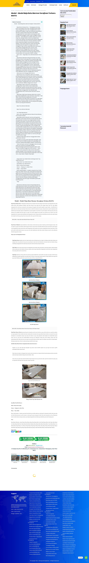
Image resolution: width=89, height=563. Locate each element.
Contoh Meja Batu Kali (67, 519)
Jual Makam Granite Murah (68, 542)
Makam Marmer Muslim (67, 536)
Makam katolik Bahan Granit (68, 548)
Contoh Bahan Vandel (50, 506)
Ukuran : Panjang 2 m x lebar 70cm (24, 167)
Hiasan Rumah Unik (66, 511)
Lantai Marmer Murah (50, 515)
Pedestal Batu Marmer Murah (35, 550)
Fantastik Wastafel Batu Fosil (52, 529)
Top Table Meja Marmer (22, 112)
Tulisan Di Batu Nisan (66, 503)
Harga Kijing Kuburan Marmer (68, 529)
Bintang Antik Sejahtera (44, 560)
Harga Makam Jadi (66, 525)
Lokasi (60, 5)
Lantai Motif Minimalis (50, 522)
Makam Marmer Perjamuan (35, 524)
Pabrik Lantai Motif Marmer (35, 501)
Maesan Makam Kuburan (67, 550)
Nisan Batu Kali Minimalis (67, 523)
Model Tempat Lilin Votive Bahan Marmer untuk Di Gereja (71, 67)
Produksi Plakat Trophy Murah (35, 536)
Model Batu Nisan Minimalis (68, 505)
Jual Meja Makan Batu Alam (52, 527)
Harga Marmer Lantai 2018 (34, 517)
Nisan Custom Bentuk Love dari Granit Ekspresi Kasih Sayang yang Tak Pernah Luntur (71, 37)
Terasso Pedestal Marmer (34, 554)
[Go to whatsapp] (86, 557)
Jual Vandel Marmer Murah (35, 507)
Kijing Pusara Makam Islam (35, 495)
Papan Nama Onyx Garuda (35, 503)
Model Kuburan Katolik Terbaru (52, 549)
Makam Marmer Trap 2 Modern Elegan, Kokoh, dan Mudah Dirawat (71, 80)
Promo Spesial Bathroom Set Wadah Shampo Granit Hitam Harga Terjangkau (71, 31)
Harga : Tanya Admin (22, 168)
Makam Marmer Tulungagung (68, 544)
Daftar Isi (66, 5)
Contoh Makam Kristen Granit (52, 547)
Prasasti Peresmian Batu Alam (35, 493)
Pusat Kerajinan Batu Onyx (34, 548)
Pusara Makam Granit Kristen (35, 497)
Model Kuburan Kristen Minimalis (36, 526)
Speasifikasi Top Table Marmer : (24, 163)
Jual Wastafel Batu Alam (67, 509)
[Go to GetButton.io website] (86, 561)
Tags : (18, 181)
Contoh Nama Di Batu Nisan (68, 497)
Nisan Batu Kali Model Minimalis (52, 531)
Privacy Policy (32, 1)
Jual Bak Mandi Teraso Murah (52, 535)
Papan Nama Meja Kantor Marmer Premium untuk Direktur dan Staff (71, 49)
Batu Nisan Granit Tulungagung (36, 515)
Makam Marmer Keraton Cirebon (53, 517)
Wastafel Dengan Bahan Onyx (52, 537)
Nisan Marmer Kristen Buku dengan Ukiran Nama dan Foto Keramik (71, 25)
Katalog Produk (53, 5)
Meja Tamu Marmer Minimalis (23, 106)
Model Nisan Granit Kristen (68, 493)
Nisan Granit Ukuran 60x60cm (68, 521)
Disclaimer (38, 1)
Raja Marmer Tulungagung (51, 496)
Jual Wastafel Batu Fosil (34, 552)
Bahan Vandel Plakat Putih (34, 534)
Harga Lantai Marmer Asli (34, 519)
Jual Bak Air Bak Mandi (50, 533)
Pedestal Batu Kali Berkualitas (35, 505)
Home (28, 1)
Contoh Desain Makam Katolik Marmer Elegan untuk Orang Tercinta (71, 55)
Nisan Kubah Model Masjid (34, 499)
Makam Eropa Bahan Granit (35, 513)
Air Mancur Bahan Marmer (68, 507)
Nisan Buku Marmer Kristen (35, 528)
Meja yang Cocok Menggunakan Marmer (26, 73)
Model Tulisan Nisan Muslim (68, 495)
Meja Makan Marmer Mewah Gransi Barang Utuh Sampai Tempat (28, 328)
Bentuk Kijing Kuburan (50, 555)
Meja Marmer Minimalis (67, 515)
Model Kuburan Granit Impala (68, 540)
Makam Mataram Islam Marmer (36, 511)
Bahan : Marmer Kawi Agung (23, 165)
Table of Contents (16, 22)
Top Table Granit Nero (67, 517)
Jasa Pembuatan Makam (51, 543)
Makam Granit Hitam (50, 551)
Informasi (33, 5)
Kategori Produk (43, 5)
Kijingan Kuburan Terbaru (67, 527)
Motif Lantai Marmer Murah (35, 530)
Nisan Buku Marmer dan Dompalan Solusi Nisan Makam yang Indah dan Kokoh (71, 61)
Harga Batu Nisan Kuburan (68, 553)
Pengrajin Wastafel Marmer (35, 509)
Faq (42, 1)
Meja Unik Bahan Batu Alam (35, 532)
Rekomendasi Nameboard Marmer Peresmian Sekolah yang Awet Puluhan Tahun (70, 43)
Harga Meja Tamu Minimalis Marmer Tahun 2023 (25, 219)
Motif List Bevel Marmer (34, 546)
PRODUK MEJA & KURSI (19, 10)
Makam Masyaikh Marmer (68, 531)
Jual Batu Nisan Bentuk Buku (68, 499)
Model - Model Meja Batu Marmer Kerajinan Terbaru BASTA (27, 23)
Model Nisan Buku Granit (51, 519)
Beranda (13, 10)
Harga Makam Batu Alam (51, 553)
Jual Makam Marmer (50, 541)
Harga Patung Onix (33, 542)
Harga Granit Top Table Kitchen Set (25, 162)
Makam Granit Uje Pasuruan (68, 538)
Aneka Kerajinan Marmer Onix (68, 513)
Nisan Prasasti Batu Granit (68, 501)
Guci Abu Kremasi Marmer (34, 544)
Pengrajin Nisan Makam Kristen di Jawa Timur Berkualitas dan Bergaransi (71, 74)
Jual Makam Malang (50, 545)
